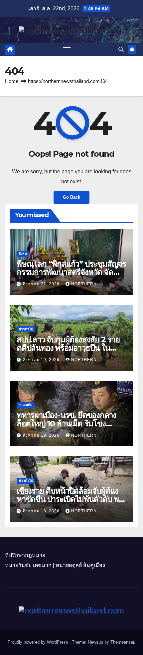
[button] (121, 49)
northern (84, 284)
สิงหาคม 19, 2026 (42, 359)
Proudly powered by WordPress (39, 642)
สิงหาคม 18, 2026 (42, 511)
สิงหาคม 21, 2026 (42, 284)
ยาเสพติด (26, 405)
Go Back (71, 197)
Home (11, 81)
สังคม (23, 253)
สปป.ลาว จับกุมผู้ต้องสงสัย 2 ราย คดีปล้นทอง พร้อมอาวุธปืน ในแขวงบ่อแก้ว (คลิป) (68, 348)
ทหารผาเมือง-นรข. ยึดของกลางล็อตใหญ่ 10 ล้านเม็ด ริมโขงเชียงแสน (66, 423)
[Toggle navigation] (67, 49)
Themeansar (122, 642)
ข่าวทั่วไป (26, 329)
